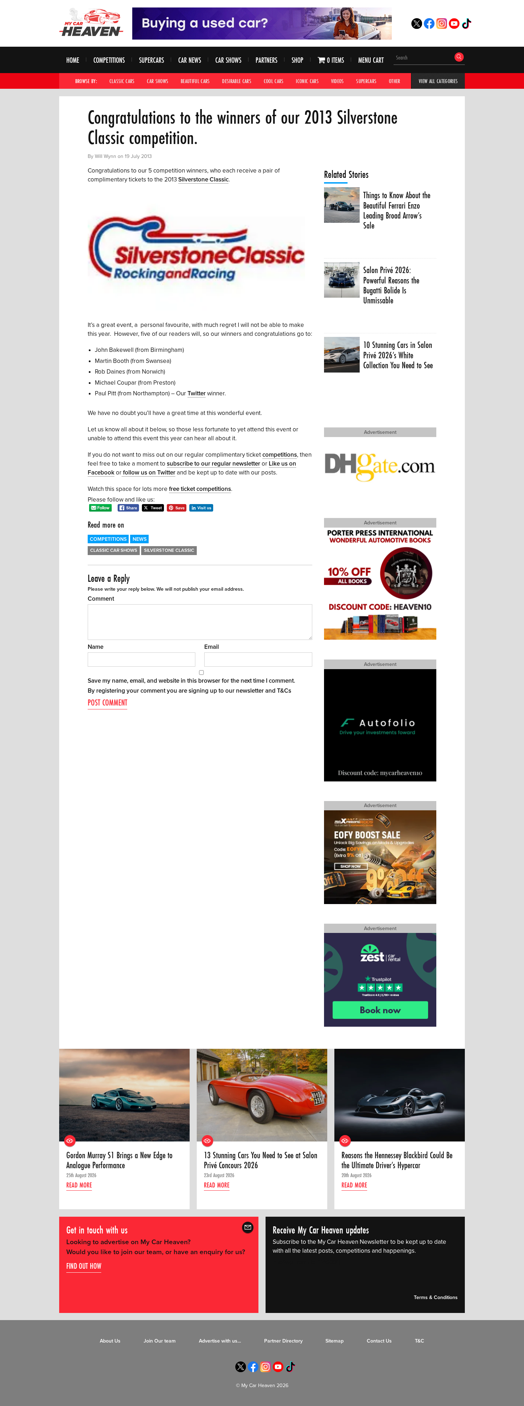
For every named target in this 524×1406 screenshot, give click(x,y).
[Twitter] (416, 27)
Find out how (83, 1266)
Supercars (151, 60)
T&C (419, 1341)
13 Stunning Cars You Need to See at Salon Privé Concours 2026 (260, 1160)
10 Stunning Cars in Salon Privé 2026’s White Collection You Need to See (398, 355)
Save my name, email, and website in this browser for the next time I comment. (191, 680)
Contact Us (379, 1341)
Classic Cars (122, 81)
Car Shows (228, 60)
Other (394, 81)
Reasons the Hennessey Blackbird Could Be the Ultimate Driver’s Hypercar (396, 1160)
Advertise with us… (220, 1341)
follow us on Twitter (148, 472)
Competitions (109, 60)
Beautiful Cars (195, 81)
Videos (337, 81)
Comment (101, 598)
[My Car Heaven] (91, 21)
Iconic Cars (307, 81)
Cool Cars (274, 81)
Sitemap (334, 1341)
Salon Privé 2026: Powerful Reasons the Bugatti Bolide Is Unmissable (391, 285)
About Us (110, 1341)
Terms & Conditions (436, 1297)
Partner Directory (283, 1341)
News (140, 539)
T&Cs (284, 690)
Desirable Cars (236, 81)
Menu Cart (371, 60)
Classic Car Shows (113, 550)
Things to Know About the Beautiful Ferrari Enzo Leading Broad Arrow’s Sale (396, 210)
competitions (279, 454)
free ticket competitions (200, 489)
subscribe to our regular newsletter (213, 463)
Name (95, 647)
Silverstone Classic (203, 179)
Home (72, 60)
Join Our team (160, 1341)
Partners (266, 60)
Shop (297, 60)
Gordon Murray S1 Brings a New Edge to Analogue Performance (119, 1160)
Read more (79, 1185)
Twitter (196, 393)
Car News (189, 60)
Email (211, 647)
